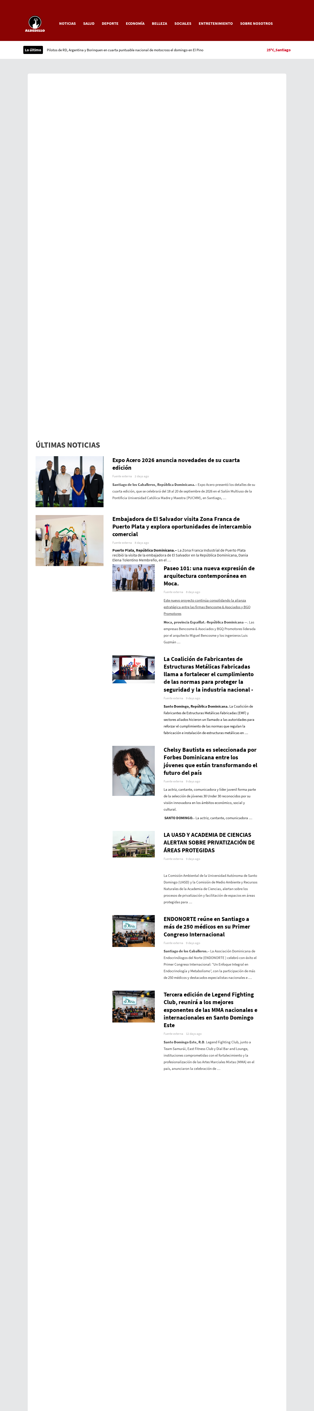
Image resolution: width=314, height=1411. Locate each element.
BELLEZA (159, 23)
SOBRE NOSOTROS (256, 23)
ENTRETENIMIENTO (216, 23)
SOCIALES (182, 23)
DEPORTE (110, 23)
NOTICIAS (67, 23)
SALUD (88, 23)
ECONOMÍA (135, 23)
